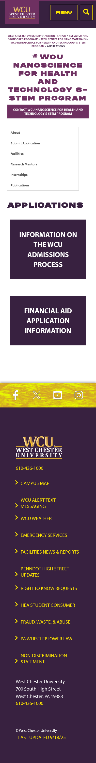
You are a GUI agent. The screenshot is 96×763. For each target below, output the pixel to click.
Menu (64, 12)
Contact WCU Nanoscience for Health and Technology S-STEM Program (48, 111)
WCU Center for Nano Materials (63, 39)
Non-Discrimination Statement (44, 658)
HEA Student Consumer (48, 605)
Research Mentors (24, 164)
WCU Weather (36, 518)
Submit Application (25, 143)
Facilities (17, 153)
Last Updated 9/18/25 (42, 737)
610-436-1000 (29, 468)
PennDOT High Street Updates (45, 571)
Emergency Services (44, 535)
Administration (55, 35)
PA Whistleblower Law (46, 638)
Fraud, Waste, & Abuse (45, 622)
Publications (20, 185)
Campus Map (35, 483)
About (15, 132)
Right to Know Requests (49, 588)
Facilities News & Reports (50, 552)
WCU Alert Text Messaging (38, 503)
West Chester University (25, 35)
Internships (19, 174)
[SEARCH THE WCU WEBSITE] (86, 12)
